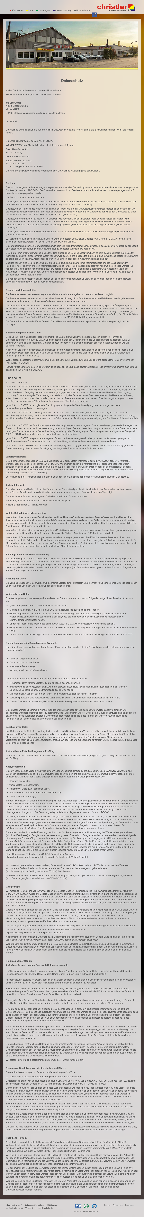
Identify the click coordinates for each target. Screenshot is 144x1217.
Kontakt (107, 1205)
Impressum (129, 1205)
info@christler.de (56, 113)
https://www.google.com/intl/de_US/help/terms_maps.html (34, 932)
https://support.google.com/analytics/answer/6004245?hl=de (36, 878)
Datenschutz (118, 1205)
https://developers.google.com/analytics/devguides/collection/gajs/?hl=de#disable (46, 857)
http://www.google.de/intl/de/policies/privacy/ (76, 939)
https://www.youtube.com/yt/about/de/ (90, 1093)
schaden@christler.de (44, 1208)
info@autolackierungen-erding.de (30, 113)
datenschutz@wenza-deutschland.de (24, 166)
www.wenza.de (21, 156)
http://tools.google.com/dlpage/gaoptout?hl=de (92, 838)
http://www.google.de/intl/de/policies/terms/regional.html (86, 925)
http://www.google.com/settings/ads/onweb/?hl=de (31, 871)
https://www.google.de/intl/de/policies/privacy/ (99, 1126)
